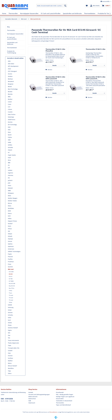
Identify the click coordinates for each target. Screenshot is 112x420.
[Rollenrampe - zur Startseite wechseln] (15, 7)
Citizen (10, 109)
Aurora (10, 74)
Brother (10, 99)
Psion (9, 264)
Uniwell (10, 350)
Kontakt (30, 392)
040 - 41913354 (7, 399)
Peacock (10, 256)
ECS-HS (11, 274)
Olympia (10, 239)
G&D (9, 140)
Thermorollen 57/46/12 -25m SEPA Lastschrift (55, 78)
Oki (9, 231)
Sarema (10, 312)
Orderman (11, 249)
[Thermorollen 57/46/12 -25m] (76, 59)
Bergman (10, 84)
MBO (9, 190)
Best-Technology (13, 89)
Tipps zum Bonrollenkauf (63, 405)
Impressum (31, 403)
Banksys (10, 79)
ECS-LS (10, 276)
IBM (9, 162)
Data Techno (11, 114)
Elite (9, 129)
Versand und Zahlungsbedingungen (39, 394)
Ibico (9, 160)
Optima (10, 244)
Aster (9, 69)
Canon (10, 102)
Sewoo (10, 322)
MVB (9, 211)
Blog (8, 27)
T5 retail (11, 300)
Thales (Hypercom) (13, 343)
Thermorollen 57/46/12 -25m (95, 49)
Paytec (10, 254)
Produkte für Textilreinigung (11, 52)
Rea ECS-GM (12, 283)
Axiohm (10, 76)
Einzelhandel (60, 392)
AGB (29, 401)
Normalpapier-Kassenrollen (15, 34)
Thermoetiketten (12, 47)
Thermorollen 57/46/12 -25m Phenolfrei (55, 50)
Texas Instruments (13, 340)
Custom (10, 112)
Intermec (10, 175)
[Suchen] (65, 5)
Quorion (10, 267)
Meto (9, 195)
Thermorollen (11, 30)
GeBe (9, 142)
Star (9, 335)
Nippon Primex (12, 221)
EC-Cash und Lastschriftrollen (12, 38)
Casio (9, 104)
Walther (10, 361)
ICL (9, 165)
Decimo (10, 122)
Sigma (10, 330)
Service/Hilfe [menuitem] (106, 1)
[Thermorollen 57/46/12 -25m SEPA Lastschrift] (36, 87)
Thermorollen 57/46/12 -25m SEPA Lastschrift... (95, 78)
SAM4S (10, 305)
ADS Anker (11, 64)
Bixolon (10, 91)
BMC (9, 96)
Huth (9, 157)
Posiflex (10, 259)
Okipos (10, 234)
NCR (9, 216)
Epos (9, 132)
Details (54, 65)
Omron (10, 241)
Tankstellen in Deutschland (64, 401)
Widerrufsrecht (32, 396)
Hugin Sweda (12, 155)
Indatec (10, 170)
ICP (9, 168)
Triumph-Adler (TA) (13, 348)
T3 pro (10, 293)
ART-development (13, 66)
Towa (9, 345)
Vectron (10, 355)
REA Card (10, 269)
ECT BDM (11, 281)
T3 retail (11, 295)
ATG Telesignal (12, 71)
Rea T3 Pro (11, 288)
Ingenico (10, 173)
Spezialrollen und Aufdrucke (12, 43)
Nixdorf (10, 223)
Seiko (9, 317)
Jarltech (10, 180)
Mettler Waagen (12, 198)
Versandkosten (53, 412)
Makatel (10, 188)
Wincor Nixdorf (12, 366)
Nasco (10, 213)
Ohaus (10, 228)
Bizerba (10, 94)
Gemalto (10, 147)
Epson (10, 135)
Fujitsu (10, 137)
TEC (9, 338)
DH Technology (12, 124)
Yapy (9, 371)
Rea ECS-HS (12, 286)
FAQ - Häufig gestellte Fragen (64, 394)
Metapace (11, 193)
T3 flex (10, 290)
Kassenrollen (60, 398)
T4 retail (11, 297)
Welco (9, 363)
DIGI (9, 127)
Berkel (10, 86)
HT (9, 152)
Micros (10, 203)
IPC (9, 178)
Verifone (10, 358)
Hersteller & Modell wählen (15, 58)
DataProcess (11, 119)
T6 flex (10, 302)
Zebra (9, 373)
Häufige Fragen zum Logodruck (65, 396)
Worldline (11, 368)
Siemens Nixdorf (13, 328)
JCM (9, 183)
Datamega (11, 117)
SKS (9, 333)
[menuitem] (51, 5)
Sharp (9, 325)
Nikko (9, 218)
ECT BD (11, 279)
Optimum (11, 246)
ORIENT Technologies (14, 251)
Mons (9, 206)
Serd (9, 320)
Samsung (10, 307)
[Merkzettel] (87, 5)
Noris (9, 226)
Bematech (11, 81)
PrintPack (11, 261)
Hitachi (10, 150)
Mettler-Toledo (12, 201)
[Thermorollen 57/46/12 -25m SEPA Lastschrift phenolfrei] (76, 87)
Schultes (10, 315)
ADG (9, 61)
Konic (9, 185)
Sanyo (9, 310)
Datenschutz (32, 398)
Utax (9, 353)
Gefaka (10, 145)
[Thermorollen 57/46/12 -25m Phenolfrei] (36, 59)
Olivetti (10, 236)
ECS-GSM (11, 271)
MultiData (11, 208)
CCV (9, 107)
